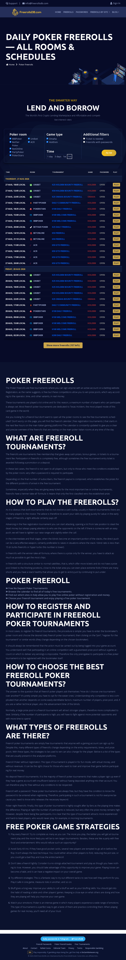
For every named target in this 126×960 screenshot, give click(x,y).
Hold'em (53, 142)
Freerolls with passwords (99, 142)
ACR (33, 142)
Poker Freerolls (26, 64)
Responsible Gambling (94, 948)
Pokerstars (39, 209)
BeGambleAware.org (90, 952)
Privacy (71, 948)
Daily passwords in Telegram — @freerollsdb (63, 939)
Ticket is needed (94, 138)
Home (58, 12)
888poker (38, 215)
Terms (79, 948)
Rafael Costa (45, 948)
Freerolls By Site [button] (99, 12)
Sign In (116, 3)
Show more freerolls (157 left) (63, 345)
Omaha (53, 138)
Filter (109, 153)
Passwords (82, 12)
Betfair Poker (15, 144)
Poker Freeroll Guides (63, 944)
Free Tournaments (82, 944)
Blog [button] (115, 12)
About (25, 948)
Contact (34, 948)
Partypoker (39, 202)
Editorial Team (59, 948)
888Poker (17, 138)
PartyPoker (18, 152)
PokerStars (18, 155)
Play (116, 184)
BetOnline (17, 148)
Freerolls (68, 12)
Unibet (34, 138)
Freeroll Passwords (44, 944)
